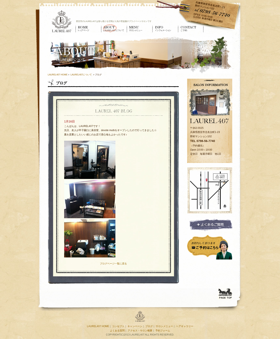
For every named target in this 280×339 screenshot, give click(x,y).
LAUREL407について (114, 28)
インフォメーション (165, 28)
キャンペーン (134, 326)
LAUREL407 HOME (57, 74)
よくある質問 (117, 330)
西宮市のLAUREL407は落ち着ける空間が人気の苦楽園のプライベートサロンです (113, 21)
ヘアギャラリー (184, 326)
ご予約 (191, 28)
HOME (88, 28)
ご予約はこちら (209, 246)
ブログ (149, 326)
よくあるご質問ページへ (209, 224)
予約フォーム (162, 330)
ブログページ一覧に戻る (113, 263)
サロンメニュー (139, 28)
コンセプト (118, 326)
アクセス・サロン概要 (140, 330)
